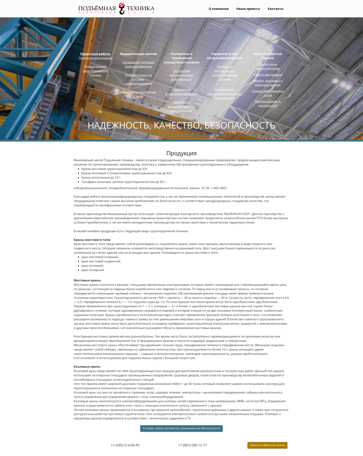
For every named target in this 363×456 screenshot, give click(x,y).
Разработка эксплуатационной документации (181, 106)
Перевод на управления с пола (138, 94)
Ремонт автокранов (267, 74)
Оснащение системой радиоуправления (138, 64)
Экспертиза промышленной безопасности (181, 75)
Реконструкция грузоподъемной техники (95, 70)
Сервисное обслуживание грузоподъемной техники (224, 72)
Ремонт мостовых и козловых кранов (267, 83)
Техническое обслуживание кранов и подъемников (224, 93)
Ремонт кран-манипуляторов (267, 66)
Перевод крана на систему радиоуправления (138, 79)
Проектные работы (95, 54)
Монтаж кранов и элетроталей (268, 103)
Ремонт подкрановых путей (268, 93)
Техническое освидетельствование (181, 91)
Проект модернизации (95, 58)
